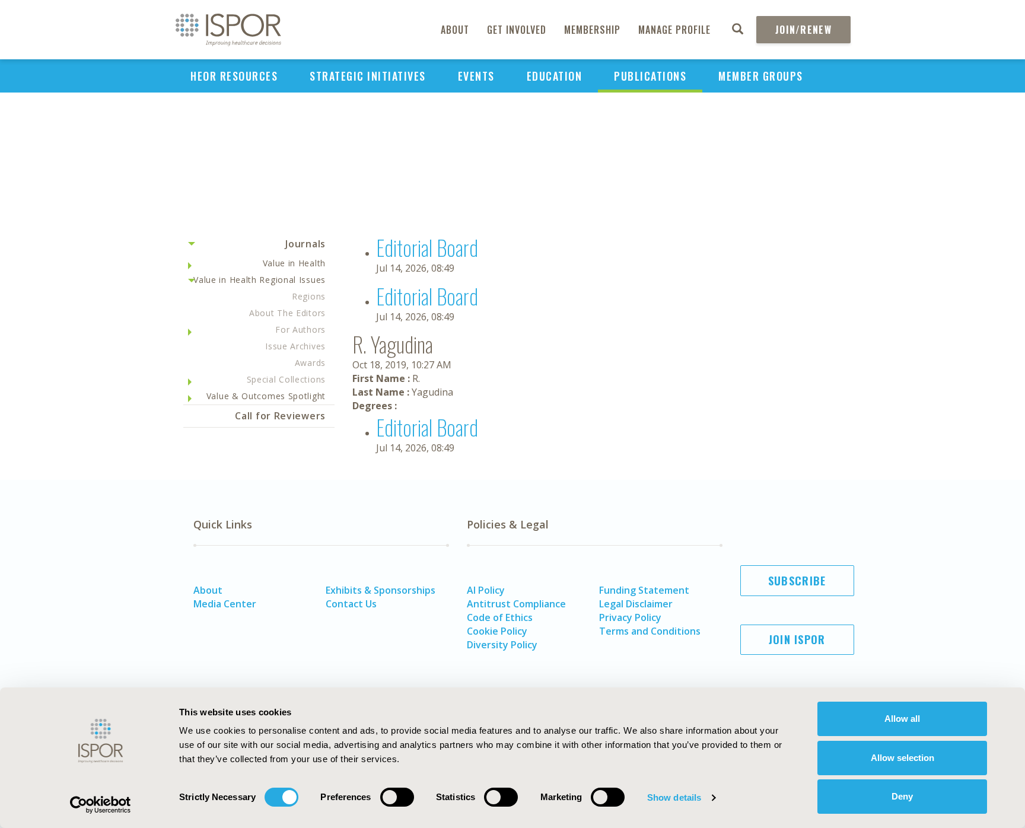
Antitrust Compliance (516, 603)
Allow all (902, 719)
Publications (650, 76)
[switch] (397, 797)
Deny (902, 796)
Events (476, 76)
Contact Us (351, 603)
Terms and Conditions (650, 631)
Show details (674, 797)
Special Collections (286, 379)
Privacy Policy (630, 617)
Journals (305, 243)
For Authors (300, 329)
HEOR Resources (234, 76)
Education (554, 76)
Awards (310, 362)
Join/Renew (803, 30)
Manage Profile (674, 30)
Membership (592, 30)
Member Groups (760, 76)
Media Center (224, 603)
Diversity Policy (502, 644)
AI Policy (486, 590)
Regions (309, 296)
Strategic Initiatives (368, 76)
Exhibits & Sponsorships (380, 590)
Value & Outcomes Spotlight (266, 396)
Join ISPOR (797, 639)
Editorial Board (427, 247)
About (455, 30)
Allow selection (902, 758)
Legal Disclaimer (636, 603)
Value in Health (294, 263)
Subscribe (797, 580)
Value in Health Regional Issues (259, 279)
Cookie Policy (497, 631)
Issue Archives (295, 346)
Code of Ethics (500, 617)
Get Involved (516, 30)
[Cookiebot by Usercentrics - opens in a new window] (100, 805)
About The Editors (287, 313)
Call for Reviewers (280, 415)
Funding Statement (644, 590)
